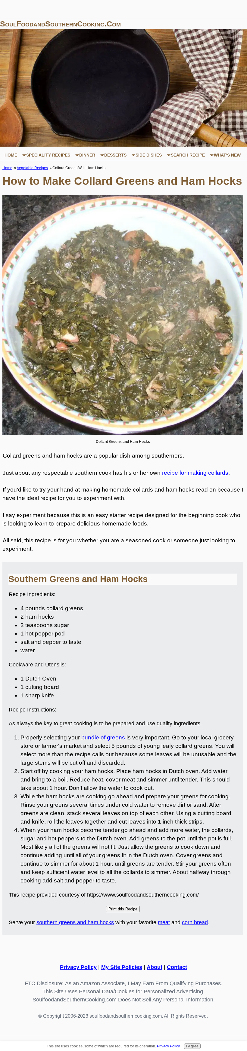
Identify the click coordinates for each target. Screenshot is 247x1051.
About (154, 967)
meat (164, 922)
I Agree (192, 1046)
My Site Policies (121, 967)
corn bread (195, 922)
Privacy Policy (78, 967)
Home (11, 155)
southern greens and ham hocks (75, 922)
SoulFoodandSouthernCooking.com (60, 24)
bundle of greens (103, 737)
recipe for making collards (195, 473)
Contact (177, 967)
